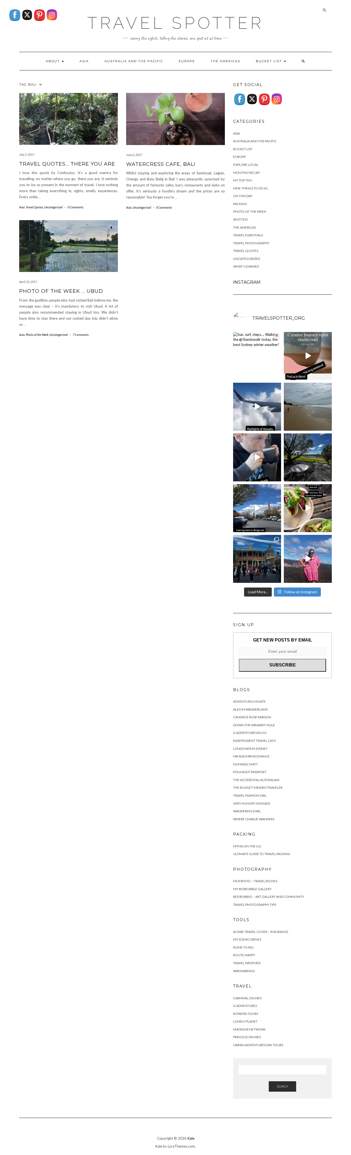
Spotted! (240, 219)
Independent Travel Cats (254, 741)
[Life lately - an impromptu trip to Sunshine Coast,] (308, 407)
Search (282, 1086)
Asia (84, 61)
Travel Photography (251, 243)
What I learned (246, 266)
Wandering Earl (247, 811)
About (53, 61)
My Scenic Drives (247, 939)
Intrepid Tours (245, 1014)
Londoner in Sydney (250, 749)
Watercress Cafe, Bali (161, 164)
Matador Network (249, 1029)
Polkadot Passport (250, 772)
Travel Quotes (34, 207)
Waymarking (244, 971)
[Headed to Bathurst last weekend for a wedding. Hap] (257, 559)
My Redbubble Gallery (252, 889)
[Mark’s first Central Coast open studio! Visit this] (308, 356)
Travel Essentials (248, 235)
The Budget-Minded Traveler (257, 787)
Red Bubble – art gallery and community (268, 897)
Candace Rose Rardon (252, 717)
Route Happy (244, 955)
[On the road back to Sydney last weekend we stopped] (308, 559)
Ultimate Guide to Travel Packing (261, 854)
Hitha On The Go (247, 846)
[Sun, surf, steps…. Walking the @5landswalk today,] (257, 356)
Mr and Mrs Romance (251, 756)
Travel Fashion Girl (250, 795)
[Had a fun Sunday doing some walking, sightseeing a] (257, 508)
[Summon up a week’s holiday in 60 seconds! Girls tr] (257, 407)
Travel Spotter (175, 23)
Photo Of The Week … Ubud (61, 291)
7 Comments (81, 334)
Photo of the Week (37, 334)
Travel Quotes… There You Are (67, 164)
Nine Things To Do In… (251, 188)
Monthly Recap (246, 173)
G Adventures (245, 1006)
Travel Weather (247, 963)
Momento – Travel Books (255, 881)
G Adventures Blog (250, 733)
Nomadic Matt (245, 764)
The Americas (225, 61)
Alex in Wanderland (250, 709)
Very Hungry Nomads (251, 803)
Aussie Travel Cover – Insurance (260, 932)
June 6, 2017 (134, 155)
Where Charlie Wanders (253, 819)
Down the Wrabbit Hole (254, 725)
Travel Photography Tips (254, 905)
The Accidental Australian (256, 780)
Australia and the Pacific (133, 61)
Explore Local (245, 165)
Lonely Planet (245, 1021)
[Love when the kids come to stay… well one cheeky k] (257, 457)
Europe (187, 61)
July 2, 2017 (26, 154)
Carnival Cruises (247, 998)
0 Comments (75, 207)
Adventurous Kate (249, 701)
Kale (191, 1138)
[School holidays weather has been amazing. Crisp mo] (308, 457)
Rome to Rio (243, 947)
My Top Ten (242, 180)
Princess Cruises (247, 1037)
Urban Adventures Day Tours (258, 1045)
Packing (240, 204)
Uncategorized (53, 207)
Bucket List (269, 61)
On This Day (242, 196)
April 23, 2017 (28, 281)
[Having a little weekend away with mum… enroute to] (308, 508)
